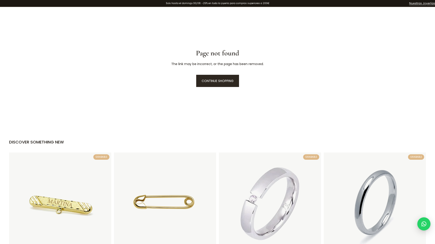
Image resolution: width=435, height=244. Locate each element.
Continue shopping (218, 81)
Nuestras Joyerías (422, 3)
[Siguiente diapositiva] (419, 203)
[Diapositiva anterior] (330, 203)
